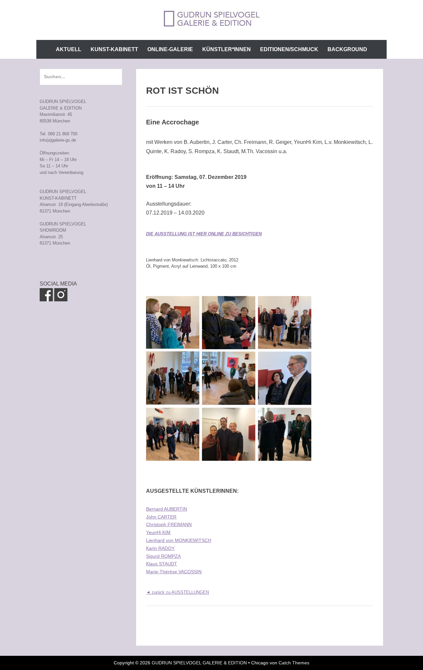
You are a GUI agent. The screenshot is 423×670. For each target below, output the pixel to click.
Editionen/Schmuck (289, 49)
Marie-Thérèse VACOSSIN (174, 571)
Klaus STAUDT (161, 563)
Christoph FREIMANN (169, 524)
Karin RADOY (160, 548)
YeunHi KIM (158, 532)
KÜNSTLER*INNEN (226, 49)
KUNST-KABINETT (114, 49)
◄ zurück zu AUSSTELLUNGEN (177, 592)
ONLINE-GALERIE (170, 49)
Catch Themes (294, 662)
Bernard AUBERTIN (166, 509)
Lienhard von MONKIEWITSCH (178, 540)
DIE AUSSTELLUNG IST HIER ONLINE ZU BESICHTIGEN (204, 233)
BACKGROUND (347, 49)
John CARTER (161, 516)
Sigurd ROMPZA (163, 556)
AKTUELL (68, 49)
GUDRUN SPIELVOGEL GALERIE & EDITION (199, 662)
